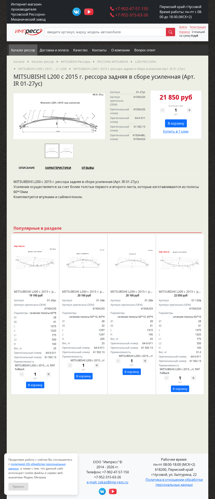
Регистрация (198, 27)
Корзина (184, 32)
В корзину (176, 123)
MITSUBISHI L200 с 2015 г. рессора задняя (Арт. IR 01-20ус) (56, 292)
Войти (183, 27)
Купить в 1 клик (176, 131)
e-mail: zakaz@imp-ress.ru (107, 482)
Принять (18, 486)
